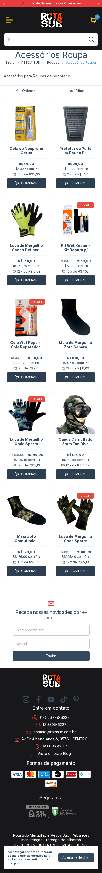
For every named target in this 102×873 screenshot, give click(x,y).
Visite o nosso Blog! (55, 753)
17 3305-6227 (54, 725)
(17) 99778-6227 (55, 717)
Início (10, 62)
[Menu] (10, 20)
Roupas (53, 62)
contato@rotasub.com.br (54, 732)
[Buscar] (91, 39)
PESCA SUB (30, 62)
